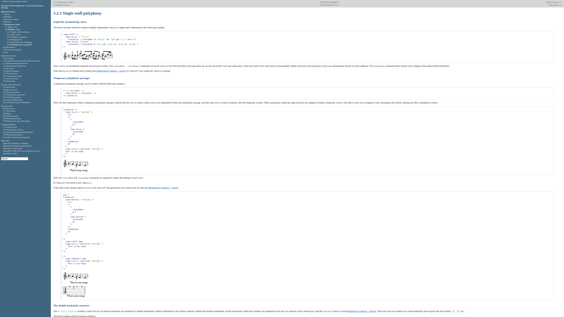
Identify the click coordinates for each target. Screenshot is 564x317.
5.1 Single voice (11, 27)
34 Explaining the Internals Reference (18, 132)
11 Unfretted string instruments (15, 63)
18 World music (9, 81)
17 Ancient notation (11, 78)
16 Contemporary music (12, 76)
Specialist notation (8, 56)
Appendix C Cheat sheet (12, 148)
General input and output (11, 85)
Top (322, 2)
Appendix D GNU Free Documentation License (21, 151)
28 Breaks (7, 113)
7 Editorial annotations (12, 50)
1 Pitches (6, 14)
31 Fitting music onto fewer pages (16, 121)
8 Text (5, 52)
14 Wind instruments (11, 71)
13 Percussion (8, 68)
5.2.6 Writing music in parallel (19, 45)
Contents (328, 2)
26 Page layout (9, 108)
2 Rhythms (7, 17)
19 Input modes (9, 87)
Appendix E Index (10, 153)
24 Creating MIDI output (13, 100)
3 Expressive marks (10, 19)
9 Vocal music (8, 58)
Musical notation (8, 12)
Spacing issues (7, 106)
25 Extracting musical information (16, 102)
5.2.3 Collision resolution (17, 37)
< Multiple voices (61, 5)
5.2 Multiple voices (12, 29)
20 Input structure (10, 90)
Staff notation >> (553, 2)
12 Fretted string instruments (14, 66)
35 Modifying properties (12, 135)
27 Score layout (9, 111)
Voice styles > (554, 5)
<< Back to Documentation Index (14, 1)
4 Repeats (7, 22)
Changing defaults (8, 124)
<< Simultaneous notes (63, 2)
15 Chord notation (10, 73)
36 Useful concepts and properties (16, 137)
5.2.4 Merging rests (14, 39)
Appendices (5, 141)
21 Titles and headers (11, 92)
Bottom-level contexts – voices (110, 71)
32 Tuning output (10, 127)
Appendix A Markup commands (15, 143)
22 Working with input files (14, 95)
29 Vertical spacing (10, 116)
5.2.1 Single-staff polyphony (18, 32)
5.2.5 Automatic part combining (19, 42)
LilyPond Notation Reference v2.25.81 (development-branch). (22, 7)
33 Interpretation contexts (13, 130)
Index (336, 2)
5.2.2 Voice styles (14, 34)
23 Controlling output (12, 97)
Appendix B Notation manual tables (17, 146)
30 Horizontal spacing (12, 118)
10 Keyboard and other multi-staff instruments (21, 61)
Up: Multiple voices (329, 5)
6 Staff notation (9, 47)
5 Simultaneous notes (11, 24)
